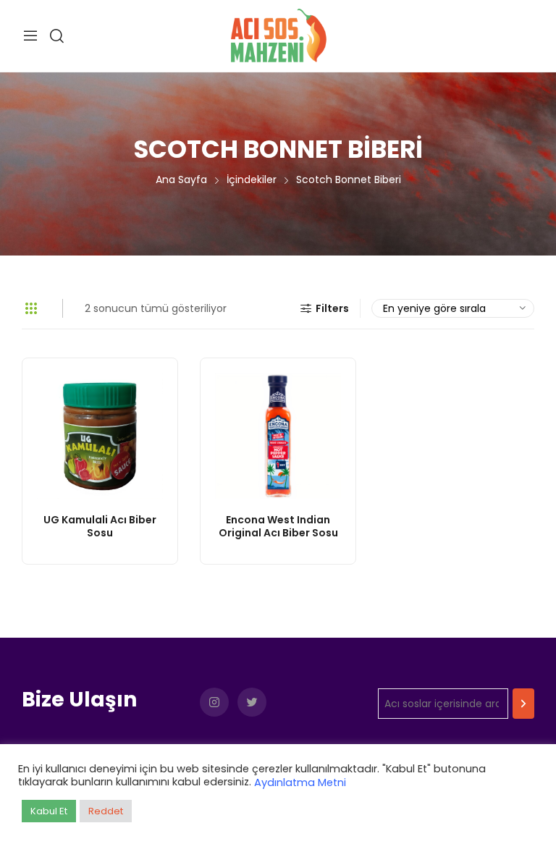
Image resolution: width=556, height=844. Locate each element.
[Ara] (523, 703)
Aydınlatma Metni (300, 782)
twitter (251, 702)
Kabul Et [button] (48, 811)
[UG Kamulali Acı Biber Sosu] (100, 436)
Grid (31, 308)
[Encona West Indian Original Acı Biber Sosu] (278, 436)
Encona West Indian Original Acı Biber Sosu (278, 526)
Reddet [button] (105, 811)
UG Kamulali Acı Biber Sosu (99, 526)
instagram (214, 702)
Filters (332, 308)
